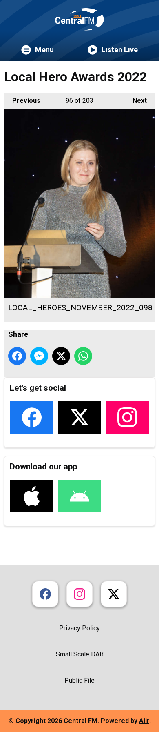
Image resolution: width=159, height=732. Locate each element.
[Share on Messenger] (39, 356)
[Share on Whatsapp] (83, 356)
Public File (79, 680)
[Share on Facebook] (17, 356)
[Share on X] (61, 356)
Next (135, 101)
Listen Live (120, 49)
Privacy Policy (79, 628)
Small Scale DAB (80, 654)
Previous (22, 101)
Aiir (144, 721)
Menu (44, 49)
